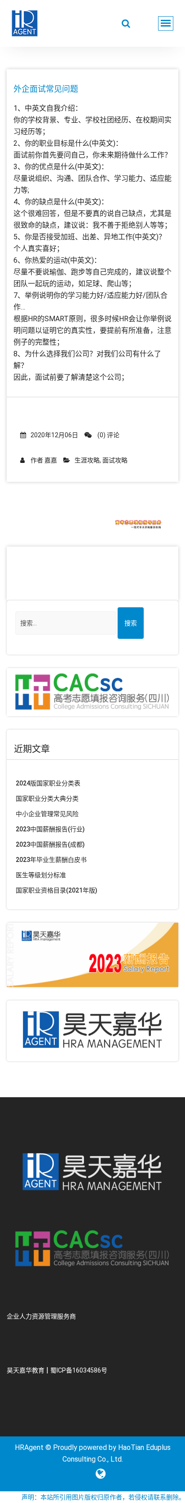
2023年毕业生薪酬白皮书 (51, 859)
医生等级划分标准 (41, 875)
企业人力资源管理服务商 (41, 1316)
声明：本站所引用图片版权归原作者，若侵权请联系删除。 (103, 1497)
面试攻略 (115, 460)
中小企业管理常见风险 (47, 813)
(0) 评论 (107, 435)
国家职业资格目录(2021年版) (56, 890)
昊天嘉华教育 (25, 1370)
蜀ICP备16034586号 (78, 1370)
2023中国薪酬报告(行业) (50, 829)
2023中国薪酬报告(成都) (50, 844)
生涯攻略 (87, 460)
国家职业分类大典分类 (47, 798)
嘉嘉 (50, 460)
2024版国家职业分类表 (48, 783)
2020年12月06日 (54, 435)
